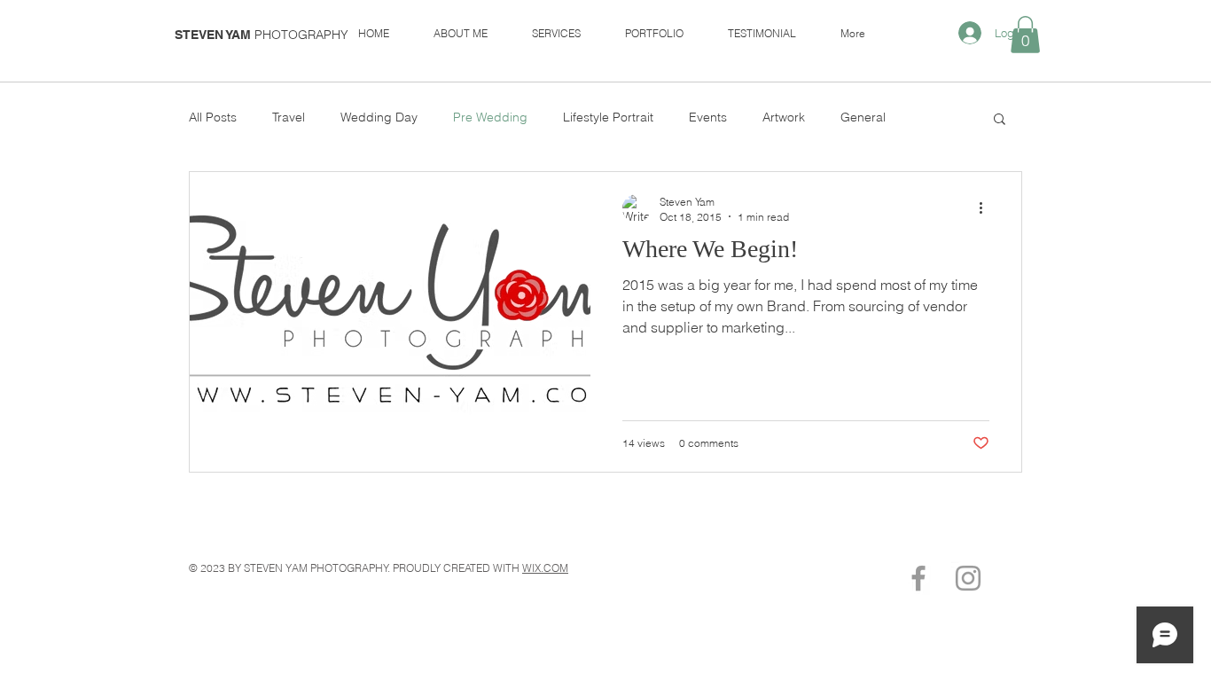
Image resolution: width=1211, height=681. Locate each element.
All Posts (213, 117)
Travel (288, 117)
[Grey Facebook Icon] (918, 578)
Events (708, 117)
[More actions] (986, 208)
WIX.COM (545, 568)
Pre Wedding (490, 117)
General (863, 117)
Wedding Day (379, 117)
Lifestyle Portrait (608, 117)
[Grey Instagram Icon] (968, 578)
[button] (1025, 34)
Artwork (783, 117)
